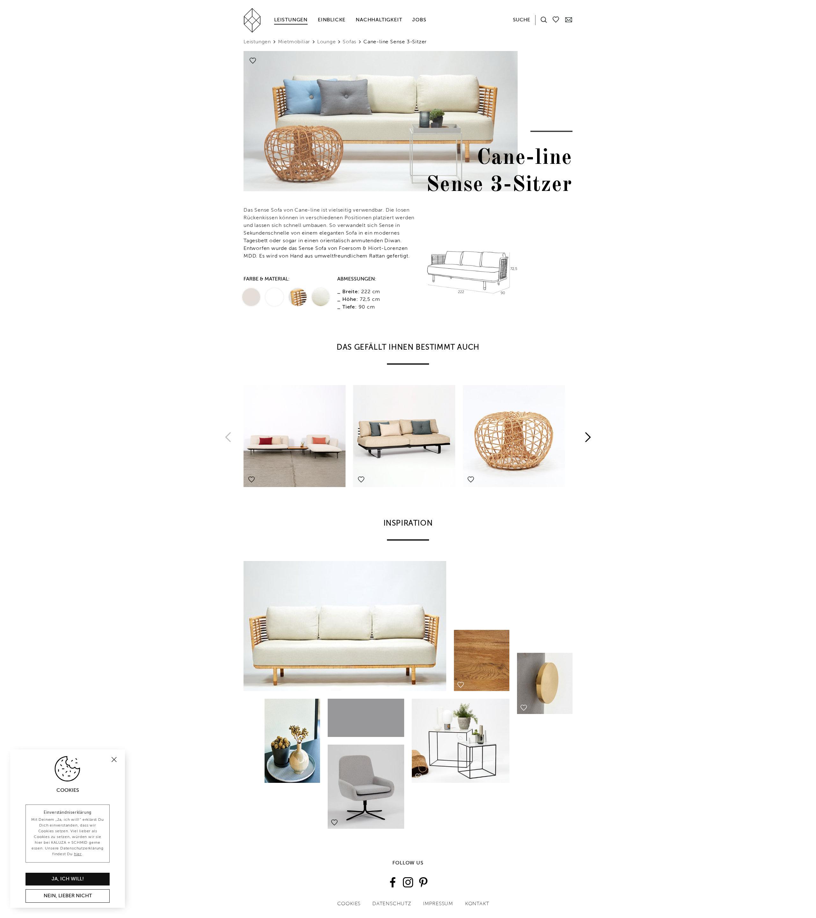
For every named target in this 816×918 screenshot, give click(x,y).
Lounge (326, 42)
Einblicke (332, 20)
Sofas (349, 42)
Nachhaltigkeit (379, 20)
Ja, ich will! (68, 879)
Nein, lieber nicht (68, 896)
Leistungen (291, 20)
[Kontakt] (568, 19)
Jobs (419, 20)
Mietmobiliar (294, 42)
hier (78, 854)
